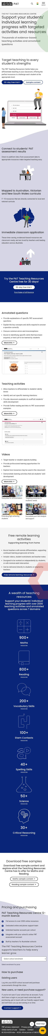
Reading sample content (23, 884)
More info (8, 342)
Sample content (33, 82)
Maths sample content (23, 879)
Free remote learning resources (18, 575)
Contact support (12, 1008)
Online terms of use (9, 1030)
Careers (22, 1030)
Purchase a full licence (24, 292)
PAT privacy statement (10, 1027)
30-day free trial (11, 82)
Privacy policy (26, 1027)
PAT (16, 4)
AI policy (37, 1027)
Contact (30, 1030)
